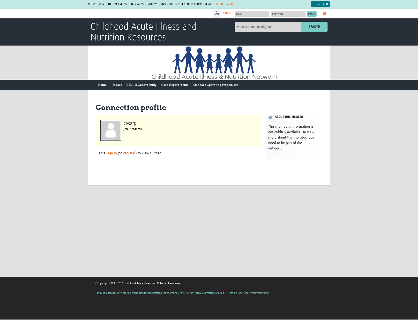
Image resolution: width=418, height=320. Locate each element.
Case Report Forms (174, 84)
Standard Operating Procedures (215, 84)
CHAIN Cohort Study (142, 84)
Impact (117, 84)
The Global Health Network (126, 14)
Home (102, 84)
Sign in (111, 153)
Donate (228, 13)
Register (129, 153)
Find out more (224, 4)
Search (314, 27)
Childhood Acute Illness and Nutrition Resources (143, 32)
